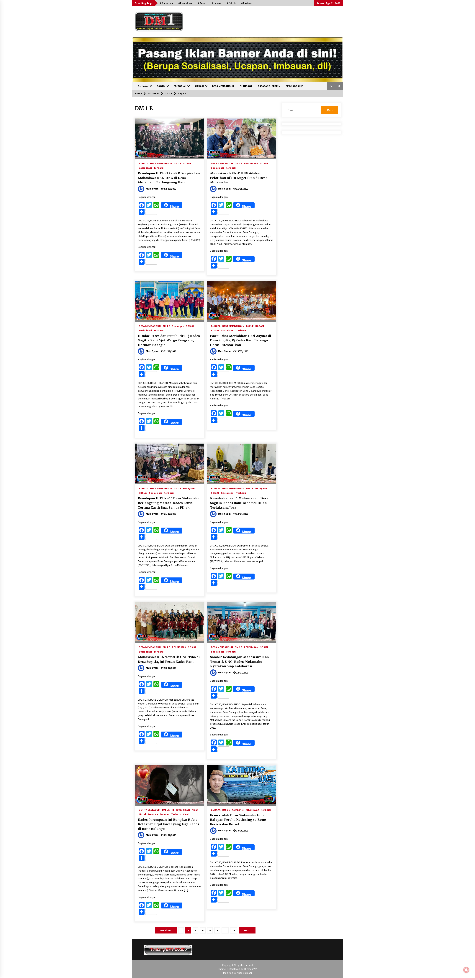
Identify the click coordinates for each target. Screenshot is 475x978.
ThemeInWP (250, 969)
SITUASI (199, 86)
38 (233, 930)
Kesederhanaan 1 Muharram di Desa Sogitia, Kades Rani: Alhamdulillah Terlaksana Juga (239, 502)
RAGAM (161, 86)
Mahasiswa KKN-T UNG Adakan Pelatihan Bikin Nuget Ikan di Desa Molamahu (238, 177)
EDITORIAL (180, 86)
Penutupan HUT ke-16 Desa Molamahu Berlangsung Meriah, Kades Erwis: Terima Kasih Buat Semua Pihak (168, 502)
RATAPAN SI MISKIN (269, 86)
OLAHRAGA (246, 86)
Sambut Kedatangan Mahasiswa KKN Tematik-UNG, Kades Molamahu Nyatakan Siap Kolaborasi (240, 661)
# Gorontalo (166, 3)
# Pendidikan (185, 3)
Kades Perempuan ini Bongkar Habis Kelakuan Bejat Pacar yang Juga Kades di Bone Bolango (168, 824)
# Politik (231, 3)
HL (172, 809)
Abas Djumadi (244, 972)
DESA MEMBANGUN (223, 86)
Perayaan (189, 488)
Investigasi (183, 809)
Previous (165, 930)
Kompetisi (238, 809)
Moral (142, 814)
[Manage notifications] (466, 970)
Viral (186, 814)
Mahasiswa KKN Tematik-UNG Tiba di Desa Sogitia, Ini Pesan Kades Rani (169, 659)
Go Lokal (143, 86)
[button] (331, 86)
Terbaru (158, 167)
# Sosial (202, 3)
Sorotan (153, 814)
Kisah (195, 809)
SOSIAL (187, 163)
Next (247, 930)
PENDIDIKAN (251, 163)
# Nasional (246, 3)
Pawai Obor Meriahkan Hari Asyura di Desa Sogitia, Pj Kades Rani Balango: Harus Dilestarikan (240, 340)
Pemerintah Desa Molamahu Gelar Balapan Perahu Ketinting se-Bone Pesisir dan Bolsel (238, 819)
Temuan (164, 814)
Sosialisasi (145, 167)
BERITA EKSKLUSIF (149, 809)
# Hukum (216, 3)
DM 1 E (177, 163)
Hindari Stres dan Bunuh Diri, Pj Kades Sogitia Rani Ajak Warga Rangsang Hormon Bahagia (169, 340)
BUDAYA (143, 163)
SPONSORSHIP (294, 86)
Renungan (178, 325)
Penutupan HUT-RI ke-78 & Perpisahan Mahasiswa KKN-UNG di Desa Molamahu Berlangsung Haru (169, 177)
